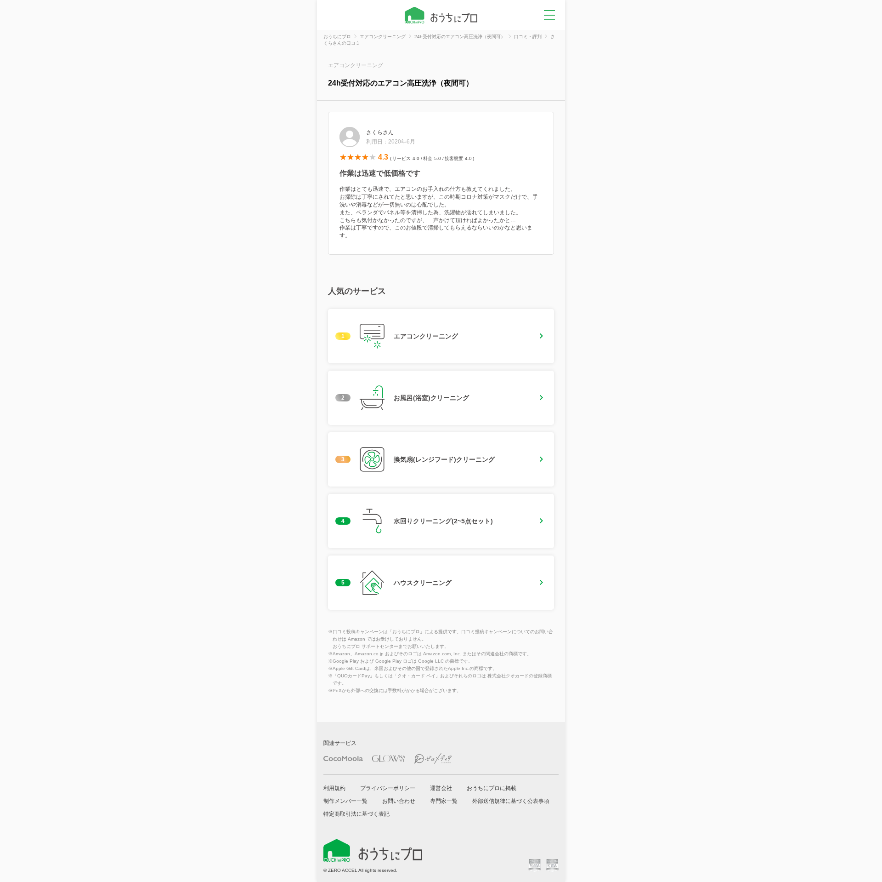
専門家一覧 (444, 801)
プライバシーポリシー (387, 788)
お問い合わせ (398, 801)
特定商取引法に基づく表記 (356, 814)
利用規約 (334, 788)
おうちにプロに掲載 (491, 788)
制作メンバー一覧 (345, 801)
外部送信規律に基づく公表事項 (510, 801)
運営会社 (441, 788)
